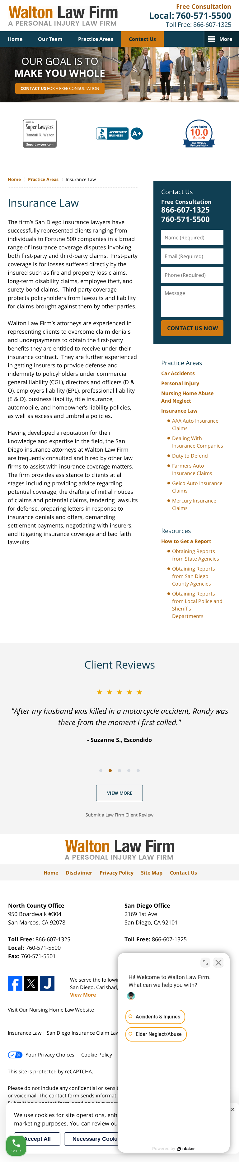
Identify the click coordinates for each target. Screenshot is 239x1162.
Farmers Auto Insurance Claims (192, 469)
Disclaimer (79, 872)
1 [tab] (100, 770)
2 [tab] (110, 770)
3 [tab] (119, 770)
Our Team (50, 39)
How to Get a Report (186, 541)
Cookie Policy (96, 1054)
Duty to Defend (190, 455)
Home (15, 39)
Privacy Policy (117, 872)
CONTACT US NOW (192, 328)
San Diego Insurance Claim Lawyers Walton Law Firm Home (63, 16)
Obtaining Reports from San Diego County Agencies (193, 576)
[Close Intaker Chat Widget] (218, 963)
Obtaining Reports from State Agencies (195, 555)
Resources (176, 531)
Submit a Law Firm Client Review (119, 815)
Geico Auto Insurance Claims (197, 487)
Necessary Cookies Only (105, 1139)
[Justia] (47, 983)
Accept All (37, 1139)
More (225, 39)
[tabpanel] (119, 715)
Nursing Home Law (51, 1009)
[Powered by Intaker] (186, 1149)
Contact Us (142, 39)
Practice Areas (95, 39)
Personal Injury (180, 383)
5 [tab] (138, 770)
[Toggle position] (205, 963)
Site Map (151, 872)
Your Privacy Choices (50, 1054)
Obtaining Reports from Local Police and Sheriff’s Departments (197, 605)
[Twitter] (31, 983)
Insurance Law (179, 410)
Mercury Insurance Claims (194, 504)
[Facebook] (15, 983)
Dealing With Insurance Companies (197, 442)
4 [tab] (129, 770)
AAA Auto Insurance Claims (195, 424)
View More (119, 793)
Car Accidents (178, 373)
